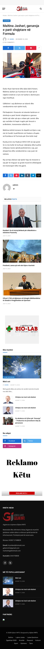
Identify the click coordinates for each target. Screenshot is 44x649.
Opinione (24, 643)
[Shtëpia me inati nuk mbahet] (8, 400)
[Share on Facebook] (8, 48)
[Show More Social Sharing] (39, 48)
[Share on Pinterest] (30, 48)
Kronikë (21, 640)
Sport (16, 643)
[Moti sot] (22, 366)
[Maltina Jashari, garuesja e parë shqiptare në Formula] (22, 65)
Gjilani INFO (33, 633)
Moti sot (6, 381)
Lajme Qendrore (9, 377)
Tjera (31, 643)
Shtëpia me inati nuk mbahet (25, 397)
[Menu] (3, 8)
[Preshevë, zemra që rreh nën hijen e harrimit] (22, 251)
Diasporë (7, 20)
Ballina (10, 637)
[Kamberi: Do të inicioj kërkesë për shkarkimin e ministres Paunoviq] (22, 216)
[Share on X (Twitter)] (19, 48)
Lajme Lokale (20, 637)
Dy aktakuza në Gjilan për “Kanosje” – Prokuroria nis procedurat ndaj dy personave (28, 420)
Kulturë (38, 640)
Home (5, 15)
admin (12, 39)
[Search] (40, 8)
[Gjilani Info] (22, 8)
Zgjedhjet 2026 (11, 640)
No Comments (9, 42)
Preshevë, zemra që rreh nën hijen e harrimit (19, 265)
